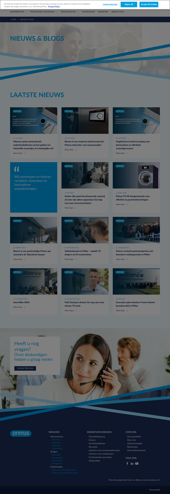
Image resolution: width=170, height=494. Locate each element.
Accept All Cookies (149, 4)
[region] (85, 4)
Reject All (129, 4)
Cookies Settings (110, 4)
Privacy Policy (54, 6)
